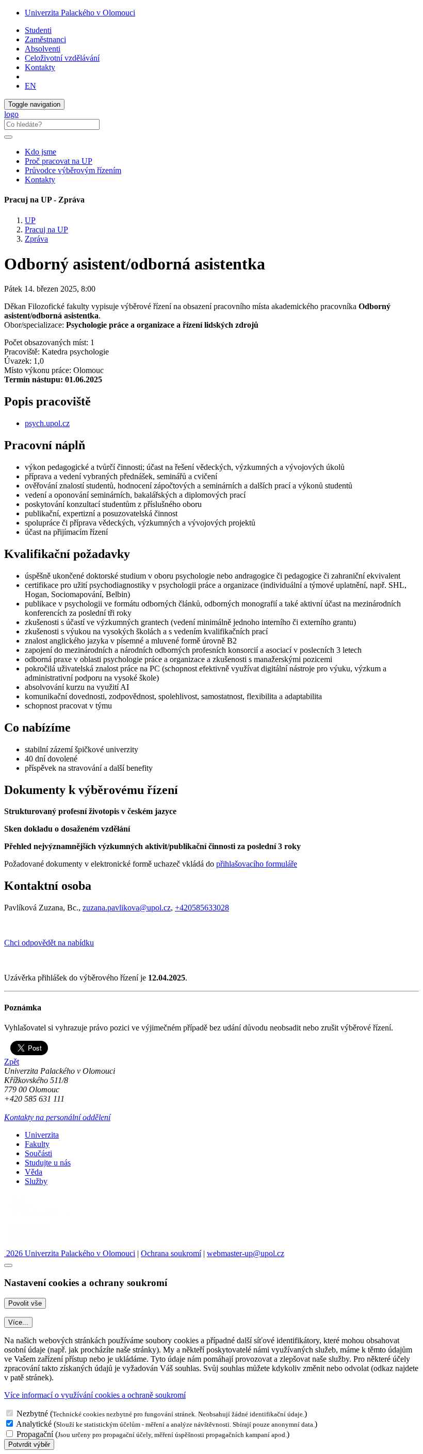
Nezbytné (32, 1413)
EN (30, 85)
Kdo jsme (40, 151)
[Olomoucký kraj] (39, 1216)
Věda (33, 1172)
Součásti (38, 1153)
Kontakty (40, 67)
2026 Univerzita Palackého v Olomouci (69, 1253)
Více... (18, 1322)
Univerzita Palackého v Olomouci (80, 12)
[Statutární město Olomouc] (27, 1244)
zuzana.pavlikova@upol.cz (127, 907)
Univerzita (42, 1134)
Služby (36, 1181)
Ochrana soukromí (171, 1253)
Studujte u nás (48, 1162)
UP (30, 220)
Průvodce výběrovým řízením (73, 170)
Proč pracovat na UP (58, 161)
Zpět (11, 1061)
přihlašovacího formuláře (256, 863)
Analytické (34, 1423)
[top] (8, 1265)
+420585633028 (202, 907)
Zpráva (36, 238)
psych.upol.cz (47, 423)
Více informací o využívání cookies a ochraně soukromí (95, 1395)
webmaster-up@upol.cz (245, 1253)
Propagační (35, 1434)
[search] (8, 137)
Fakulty (37, 1144)
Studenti (38, 30)
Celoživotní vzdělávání (62, 58)
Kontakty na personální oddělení (57, 1117)
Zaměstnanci (45, 39)
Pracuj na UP (46, 229)
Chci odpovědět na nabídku (49, 942)
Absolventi (42, 48)
